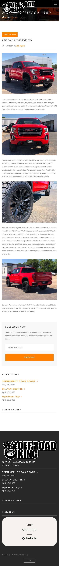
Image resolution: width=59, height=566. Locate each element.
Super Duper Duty (11, 396)
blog (15, 18)
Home (5, 18)
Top (30, 561)
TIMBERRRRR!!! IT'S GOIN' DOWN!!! (18, 381)
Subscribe (29, 357)
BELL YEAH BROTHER (12, 388)
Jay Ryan (20, 45)
